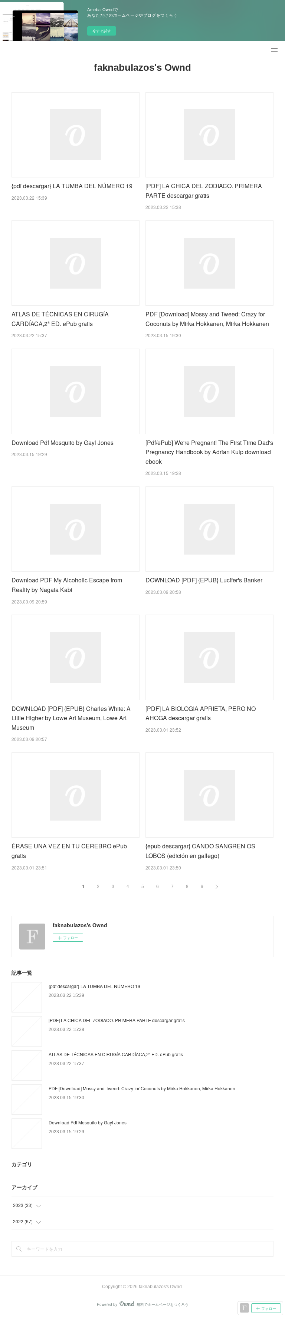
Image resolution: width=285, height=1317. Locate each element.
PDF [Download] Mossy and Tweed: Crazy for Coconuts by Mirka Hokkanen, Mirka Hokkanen (142, 1088)
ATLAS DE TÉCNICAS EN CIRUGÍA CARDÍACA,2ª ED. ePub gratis (116, 1054)
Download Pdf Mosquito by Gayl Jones (63, 442)
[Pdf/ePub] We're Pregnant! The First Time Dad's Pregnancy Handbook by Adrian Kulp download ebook (209, 452)
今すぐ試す (101, 30)
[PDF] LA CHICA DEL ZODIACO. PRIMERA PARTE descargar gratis (117, 1020)
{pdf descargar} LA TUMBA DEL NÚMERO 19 (72, 186)
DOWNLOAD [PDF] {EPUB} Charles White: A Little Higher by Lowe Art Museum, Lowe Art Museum (71, 718)
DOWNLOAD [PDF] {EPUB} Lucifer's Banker (203, 580)
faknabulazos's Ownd (142, 67)
